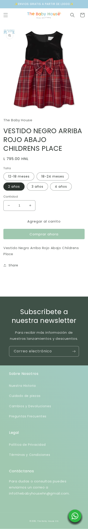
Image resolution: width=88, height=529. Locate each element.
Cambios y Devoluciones (30, 406)
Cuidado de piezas (24, 396)
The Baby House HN (47, 521)
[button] (6, 15)
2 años (14, 186)
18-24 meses (52, 176)
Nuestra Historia (22, 385)
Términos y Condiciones (29, 454)
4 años (61, 186)
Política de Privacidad (27, 444)
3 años (37, 186)
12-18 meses (19, 176)
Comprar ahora (44, 234)
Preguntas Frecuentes (27, 416)
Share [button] (13, 265)
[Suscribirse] (74, 351)
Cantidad (10, 196)
